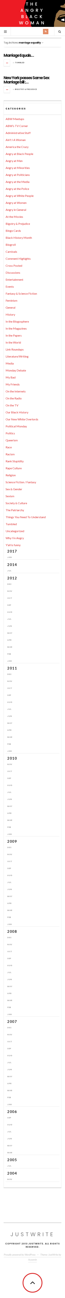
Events (10, 286)
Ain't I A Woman (16, 139)
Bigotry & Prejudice (26, 89)
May (9, 633)
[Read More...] (7, 63)
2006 (12, 1111)
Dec (9, 584)
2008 (12, 931)
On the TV (12, 405)
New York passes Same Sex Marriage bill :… (26, 80)
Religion (11, 475)
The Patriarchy (15, 510)
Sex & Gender (14, 489)
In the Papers (14, 335)
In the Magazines (16, 328)
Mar (9, 647)
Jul (9, 570)
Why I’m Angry (15, 538)
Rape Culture (14, 468)
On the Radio (14, 398)
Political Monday (16, 426)
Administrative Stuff (18, 133)
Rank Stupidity (15, 461)
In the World (13, 342)
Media (10, 363)
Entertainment (14, 279)
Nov (9, 591)
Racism (10, 454)
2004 (12, 1173)
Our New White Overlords (22, 419)
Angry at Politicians (18, 174)
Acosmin (32, 1259)
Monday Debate (16, 370)
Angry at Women (16, 202)
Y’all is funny (13, 545)
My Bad (11, 377)
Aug (9, 612)
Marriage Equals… (19, 55)
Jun (9, 626)
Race (9, 447)
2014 (12, 564)
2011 (12, 668)
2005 (12, 1160)
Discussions (13, 272)
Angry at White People (20, 195)
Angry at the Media (17, 181)
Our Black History (17, 412)
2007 (12, 1021)
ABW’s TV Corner (17, 126)
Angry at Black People (19, 153)
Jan (9, 557)
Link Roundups (15, 349)
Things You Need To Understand (26, 517)
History (10, 314)
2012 (12, 578)
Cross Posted (14, 265)
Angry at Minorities (18, 167)
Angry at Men (14, 160)
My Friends (13, 384)
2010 (12, 758)
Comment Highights (18, 258)
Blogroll (11, 244)
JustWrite (32, 1234)
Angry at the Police (17, 188)
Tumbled (20, 63)
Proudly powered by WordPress (19, 1254)
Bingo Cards (13, 230)
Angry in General (16, 209)
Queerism (12, 440)
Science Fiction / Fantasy (21, 482)
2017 (12, 551)
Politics (10, 433)
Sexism (10, 496)
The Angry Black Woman (32, 13)
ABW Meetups (15, 119)
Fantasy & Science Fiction (21, 293)
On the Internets (16, 391)
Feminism (11, 300)
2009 (12, 841)
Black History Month (19, 237)
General (10, 307)
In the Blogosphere (17, 321)
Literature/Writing (17, 356)
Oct (9, 598)
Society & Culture (16, 503)
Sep (9, 605)
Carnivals (11, 251)
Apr (9, 640)
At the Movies (14, 216)
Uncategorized (15, 531)
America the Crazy (17, 146)
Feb (9, 653)
